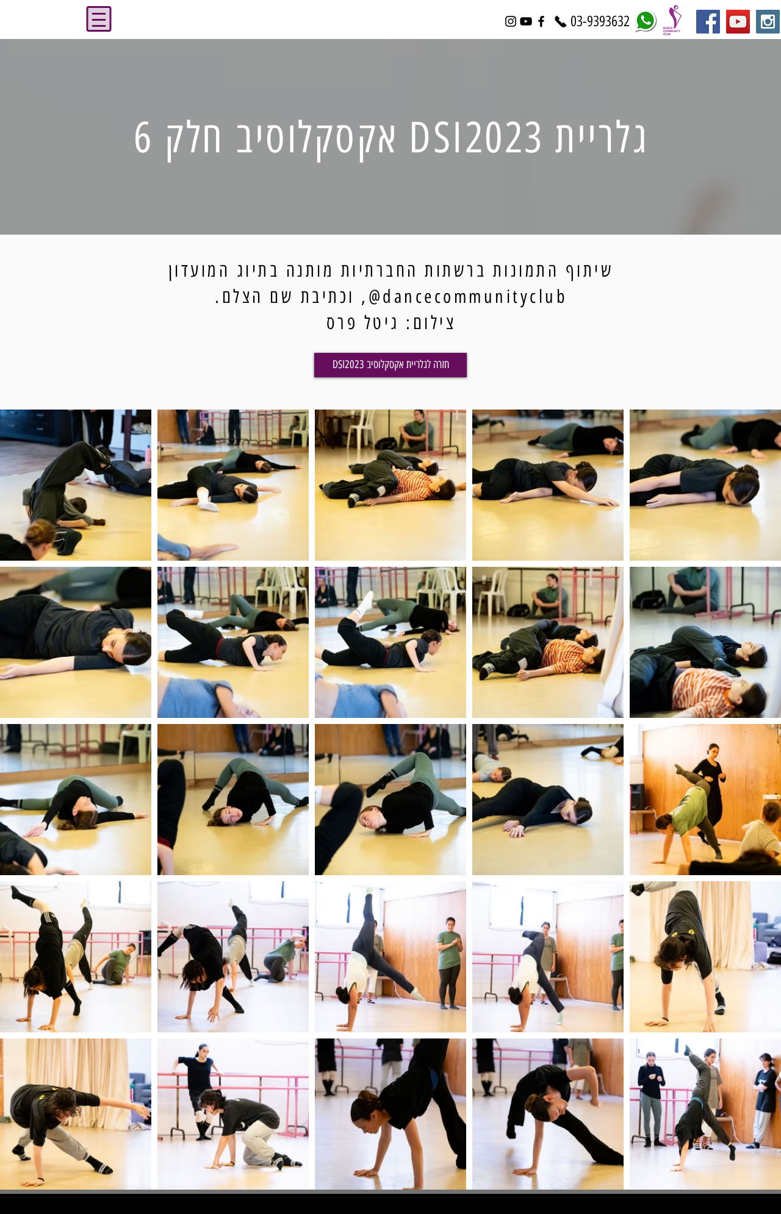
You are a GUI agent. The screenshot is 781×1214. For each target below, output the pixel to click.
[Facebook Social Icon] (708, 22)
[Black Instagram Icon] (510, 21)
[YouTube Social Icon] (738, 22)
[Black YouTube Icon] (526, 21)
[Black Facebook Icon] (541, 21)
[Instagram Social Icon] (768, 22)
